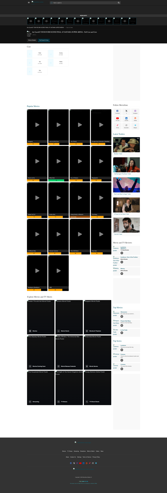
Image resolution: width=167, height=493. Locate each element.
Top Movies (118, 307)
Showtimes (83, 451)
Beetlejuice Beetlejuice (33, 287)
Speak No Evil (31, 214)
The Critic (94, 251)
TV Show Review (125, 250)
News (102, 451)
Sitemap (79, 457)
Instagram (135, 113)
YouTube (117, 120)
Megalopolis (95, 178)
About (67, 457)
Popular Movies (33, 106)
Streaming (76, 451)
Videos (97, 451)
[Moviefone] (38, 2)
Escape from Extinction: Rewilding (100, 141)
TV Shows (69, 451)
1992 (50, 287)
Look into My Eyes (54, 141)
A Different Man (32, 251)
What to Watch (91, 451)
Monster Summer (53, 251)
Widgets (135, 127)
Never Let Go (31, 178)
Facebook (117, 113)
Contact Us (73, 457)
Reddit (135, 120)
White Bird (52, 178)
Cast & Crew (73, 216)
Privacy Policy (96, 457)
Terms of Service (87, 457)
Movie (34, 34)
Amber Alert (52, 214)
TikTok (117, 127)
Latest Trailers (119, 134)
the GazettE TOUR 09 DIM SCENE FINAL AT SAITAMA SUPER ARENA (45, 27)
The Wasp (94, 214)
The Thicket (74, 141)
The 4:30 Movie (74, 251)
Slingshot (30, 141)
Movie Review (124, 259)
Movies (64, 451)
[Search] (119, 3)
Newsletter (126, 127)
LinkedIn (126, 120)
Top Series (117, 340)
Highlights (83, 15)
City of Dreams (74, 178)
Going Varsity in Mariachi (77, 214)
